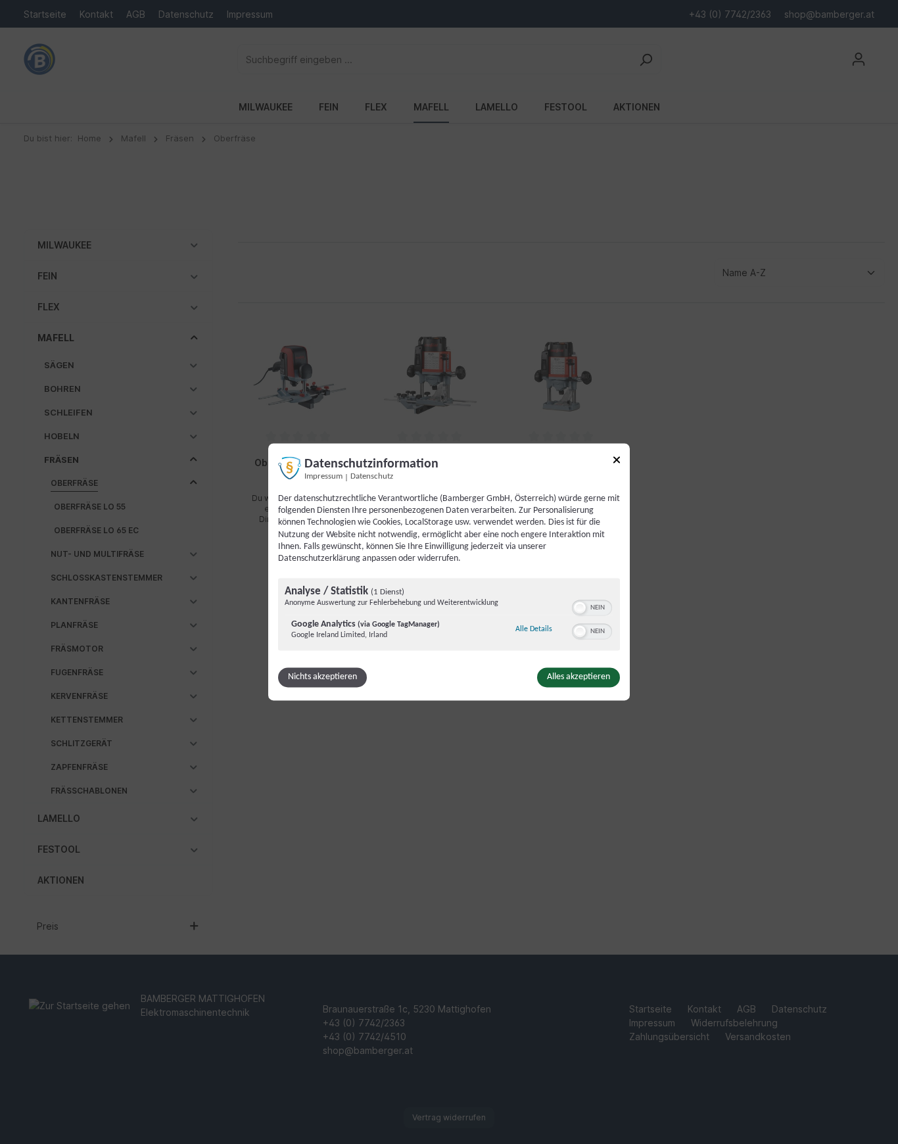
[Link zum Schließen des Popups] (616, 462)
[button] (580, 608)
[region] (449, 616)
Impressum (323, 477)
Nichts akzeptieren (322, 677)
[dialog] (449, 571)
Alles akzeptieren (578, 677)
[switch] (592, 607)
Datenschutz (371, 477)
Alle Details (533, 629)
